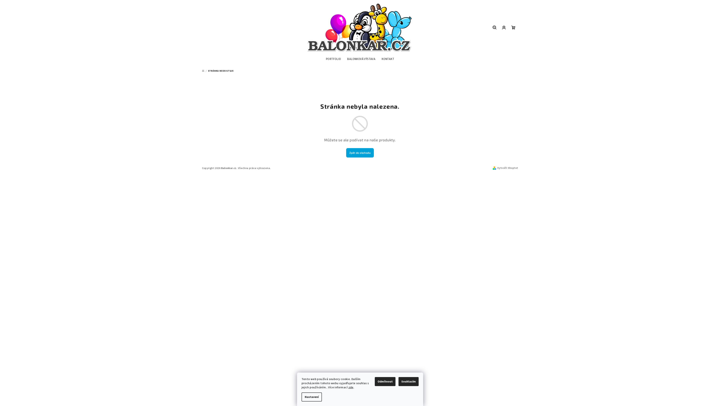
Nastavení (312, 397)
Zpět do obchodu (360, 152)
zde (351, 387)
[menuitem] (333, 59)
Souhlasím (408, 381)
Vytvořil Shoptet (507, 168)
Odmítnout (385, 381)
